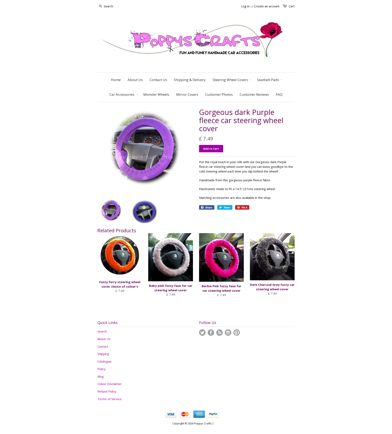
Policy (101, 369)
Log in (245, 6)
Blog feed (219, 332)
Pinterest (236, 332)
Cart (292, 6)
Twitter (202, 332)
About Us (103, 339)
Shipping (103, 354)
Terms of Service (109, 399)
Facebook (211, 332)
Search (102, 331)
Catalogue (104, 361)
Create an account (267, 6)
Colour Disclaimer (109, 384)
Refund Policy (106, 391)
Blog (100, 376)
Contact (102, 346)
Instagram (228, 332)
